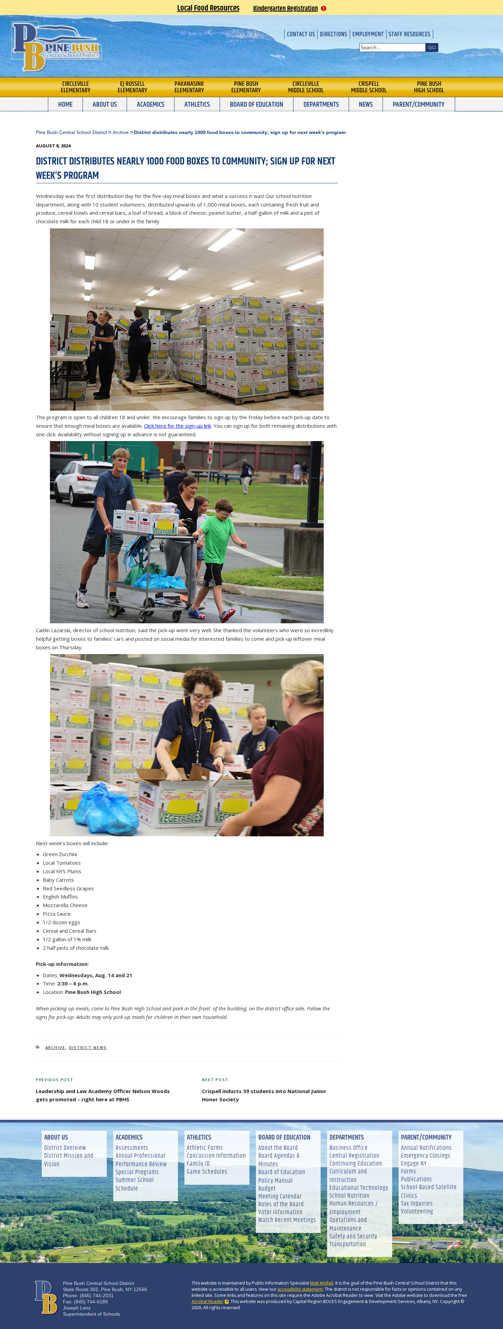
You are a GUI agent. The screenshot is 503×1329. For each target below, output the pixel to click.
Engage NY (414, 1164)
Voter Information (280, 1212)
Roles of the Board (281, 1204)
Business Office (349, 1148)
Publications (416, 1179)
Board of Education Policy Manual (281, 1176)
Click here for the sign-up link (177, 425)
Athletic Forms (205, 1148)
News (366, 104)
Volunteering (417, 1212)
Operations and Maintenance (348, 1224)
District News (88, 1047)
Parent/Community (418, 104)
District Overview (65, 1148)
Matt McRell (321, 1283)
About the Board (278, 1148)
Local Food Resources (208, 8)
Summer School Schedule (135, 1184)
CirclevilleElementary (75, 87)
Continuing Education (356, 1164)
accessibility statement (300, 1289)
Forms (408, 1172)
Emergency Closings (426, 1156)
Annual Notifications (426, 1148)
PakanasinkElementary (189, 87)
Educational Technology (359, 1188)
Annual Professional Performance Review (141, 1160)
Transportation (348, 1244)
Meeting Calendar (280, 1197)
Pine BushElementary (246, 87)
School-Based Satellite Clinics (429, 1191)
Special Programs (137, 1172)
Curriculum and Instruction (348, 1176)
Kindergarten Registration (285, 8)
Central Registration (354, 1156)
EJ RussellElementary (132, 87)
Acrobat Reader (207, 1301)
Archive (56, 1047)
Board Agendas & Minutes (279, 1160)
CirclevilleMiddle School (306, 87)
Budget (267, 1189)
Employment (368, 34)
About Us (105, 104)
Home (65, 104)
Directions (333, 34)
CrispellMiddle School (369, 87)
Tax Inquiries (417, 1204)
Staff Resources (409, 34)
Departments (321, 104)
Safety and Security (353, 1237)
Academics (150, 104)
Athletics (197, 104)
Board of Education (256, 104)
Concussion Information (216, 1156)
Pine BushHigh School (429, 87)
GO (432, 47)
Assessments (132, 1148)
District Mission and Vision (68, 1160)
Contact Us (301, 34)
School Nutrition (350, 1196)
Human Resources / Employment (354, 1208)
